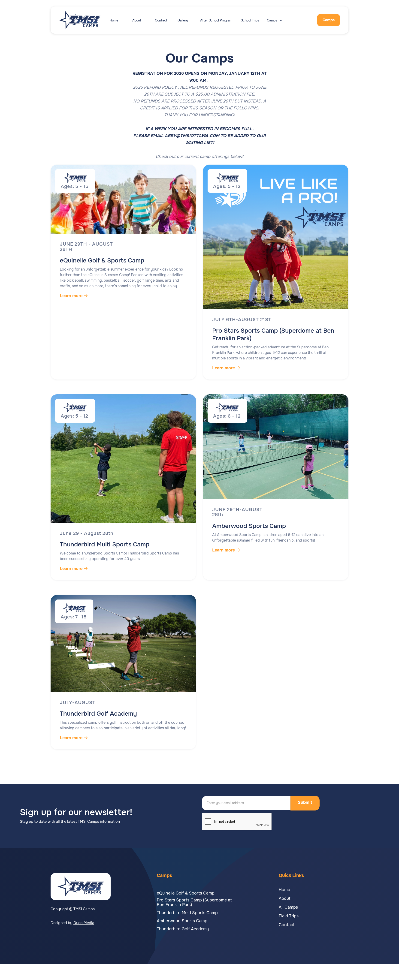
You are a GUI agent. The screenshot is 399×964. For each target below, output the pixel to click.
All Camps (288, 907)
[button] (276, 20)
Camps (329, 20)
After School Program (216, 20)
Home (114, 20)
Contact (161, 20)
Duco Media (83, 922)
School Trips (250, 20)
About (136, 20)
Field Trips (289, 916)
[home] (84, 20)
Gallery (183, 20)
